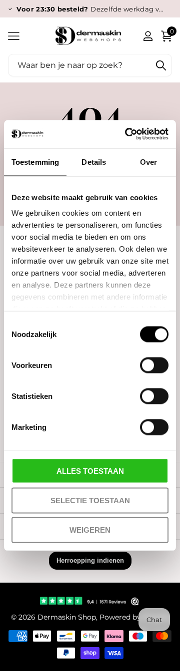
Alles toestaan (90, 470)
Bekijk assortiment (14, 35)
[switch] (154, 365)
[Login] (147, 36)
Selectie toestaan (90, 500)
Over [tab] (148, 161)
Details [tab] (94, 161)
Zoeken (161, 65)
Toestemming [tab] (35, 161)
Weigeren (90, 530)
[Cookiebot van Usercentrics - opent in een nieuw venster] (127, 134)
